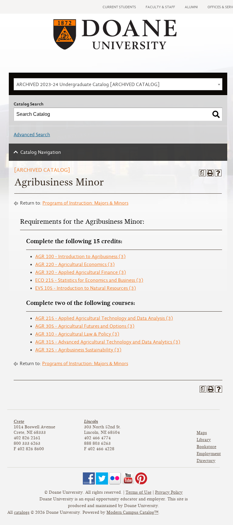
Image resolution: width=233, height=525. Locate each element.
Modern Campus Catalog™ (132, 512)
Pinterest (141, 478)
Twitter (102, 478)
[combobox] (118, 84)
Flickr (115, 478)
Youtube (128, 478)
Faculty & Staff (160, 7)
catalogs (21, 512)
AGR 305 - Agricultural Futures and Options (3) (84, 326)
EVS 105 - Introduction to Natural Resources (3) (85, 288)
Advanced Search (32, 134)
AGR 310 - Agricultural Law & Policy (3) (77, 334)
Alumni (191, 7)
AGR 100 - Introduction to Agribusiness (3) (80, 256)
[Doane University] (115, 48)
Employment (209, 453)
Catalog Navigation (40, 152)
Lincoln (91, 421)
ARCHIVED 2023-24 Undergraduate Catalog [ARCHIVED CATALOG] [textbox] (88, 84)
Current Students (119, 7)
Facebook (89, 478)
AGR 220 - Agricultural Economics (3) (75, 264)
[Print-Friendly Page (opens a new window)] (210, 173)
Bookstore (206, 446)
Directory (206, 460)
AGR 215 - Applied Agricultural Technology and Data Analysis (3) (104, 318)
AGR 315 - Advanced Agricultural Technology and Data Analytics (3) (107, 342)
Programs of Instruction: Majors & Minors (85, 203)
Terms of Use (138, 492)
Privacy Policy (169, 492)
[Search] (216, 114)
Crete (19, 421)
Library (204, 439)
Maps (202, 432)
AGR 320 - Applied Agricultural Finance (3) (80, 272)
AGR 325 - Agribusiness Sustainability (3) (78, 350)
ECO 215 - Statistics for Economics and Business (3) (89, 280)
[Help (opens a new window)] (218, 173)
